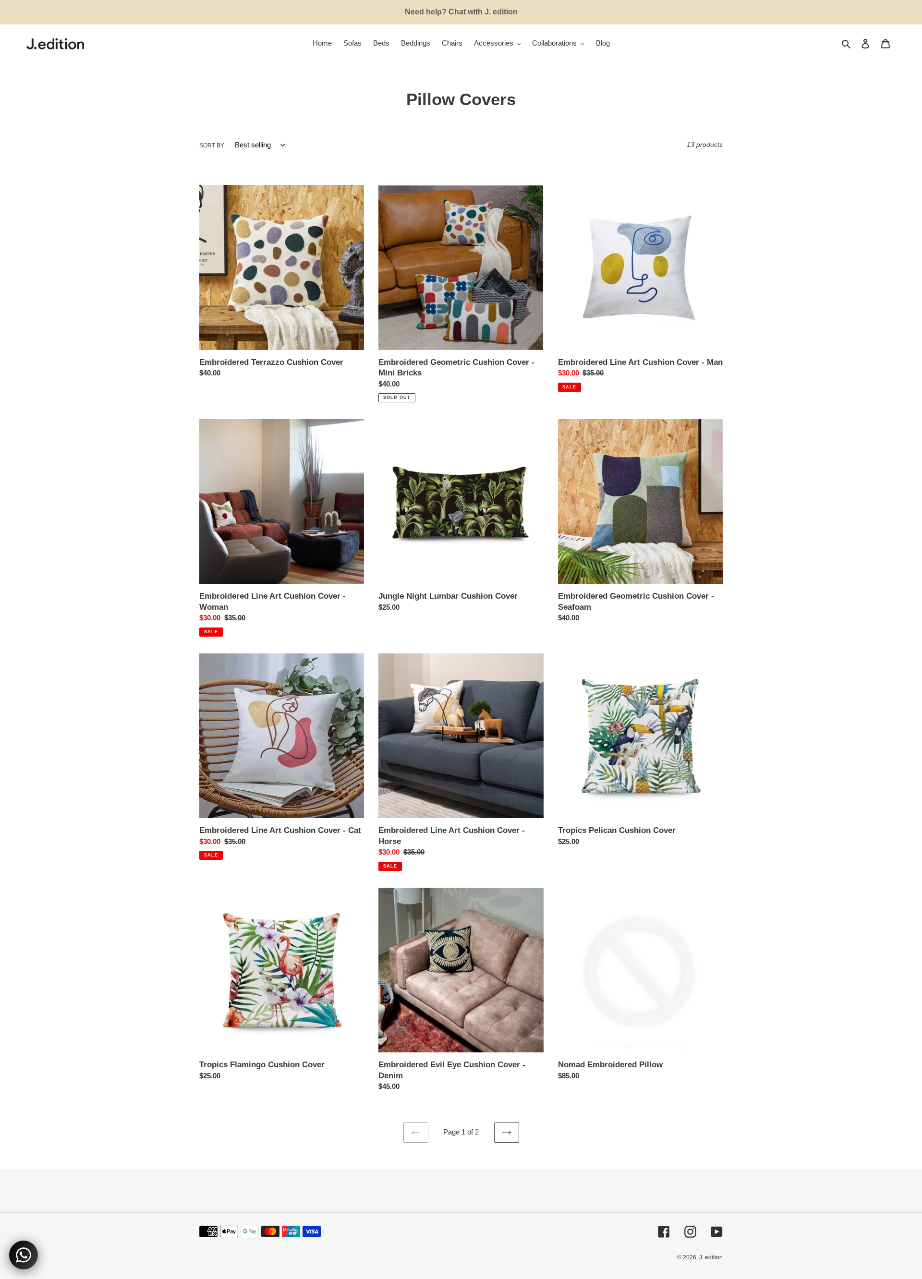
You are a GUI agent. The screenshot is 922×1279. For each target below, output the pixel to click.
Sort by (211, 145)
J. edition (711, 1257)
